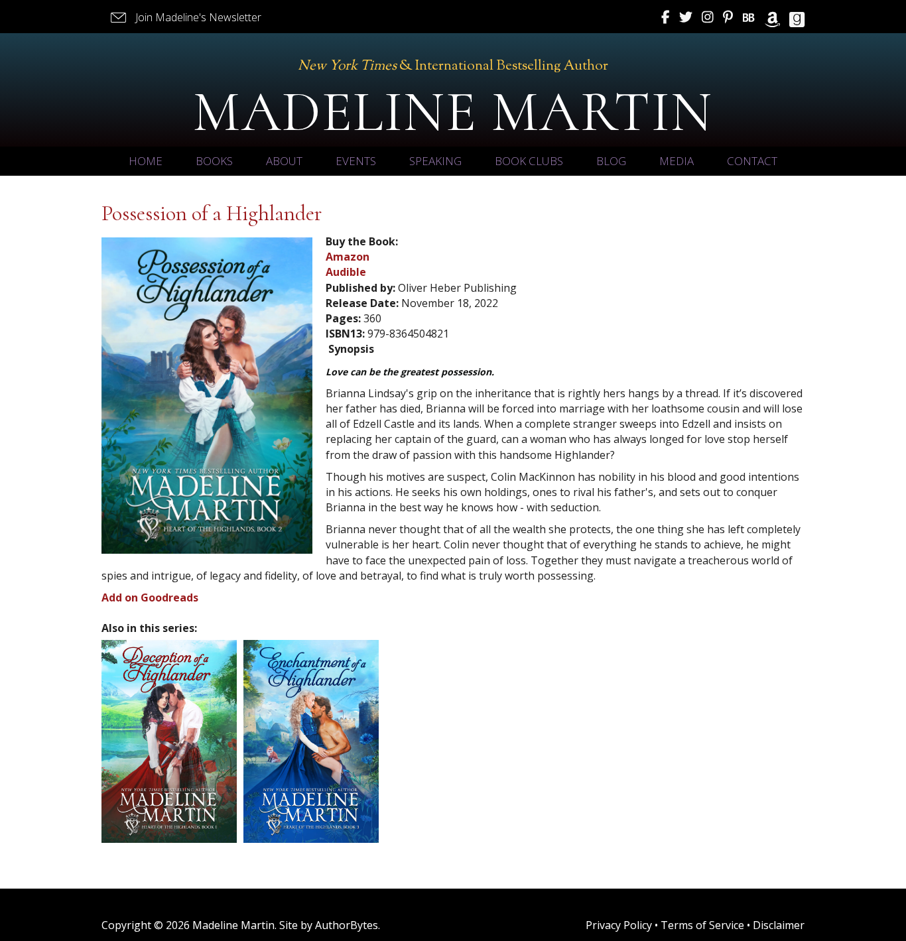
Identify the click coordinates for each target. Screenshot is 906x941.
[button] (184, 17)
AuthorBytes (346, 925)
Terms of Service (702, 925)
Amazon (347, 256)
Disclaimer (779, 925)
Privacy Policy (619, 925)
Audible (346, 272)
